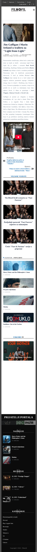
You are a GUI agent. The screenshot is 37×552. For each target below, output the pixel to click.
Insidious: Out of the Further (12, 324)
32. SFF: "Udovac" (18, 487)
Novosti (5, 520)
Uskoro (17, 337)
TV (4, 536)
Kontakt (29, 2)
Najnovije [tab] (8, 257)
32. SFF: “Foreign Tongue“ (21, 476)
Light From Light (23, 55)
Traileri (5, 530)
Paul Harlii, (16, 55)
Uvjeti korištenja (20, 2)
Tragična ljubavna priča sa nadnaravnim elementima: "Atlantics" (15, 161)
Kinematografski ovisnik (10, 517)
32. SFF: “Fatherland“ (19, 497)
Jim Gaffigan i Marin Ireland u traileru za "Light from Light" (15, 47)
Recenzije (18, 471)
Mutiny (5, 307)
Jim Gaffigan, (10, 55)
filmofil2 (7, 54)
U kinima (5, 539)
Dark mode (22, 4)
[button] (34, 10)
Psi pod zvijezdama (9, 289)
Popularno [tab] (18, 257)
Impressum (11, 2)
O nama (4, 2)
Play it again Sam (8, 523)
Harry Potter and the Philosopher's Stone (16, 272)
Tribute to (6, 533)
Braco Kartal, (25, 54)
